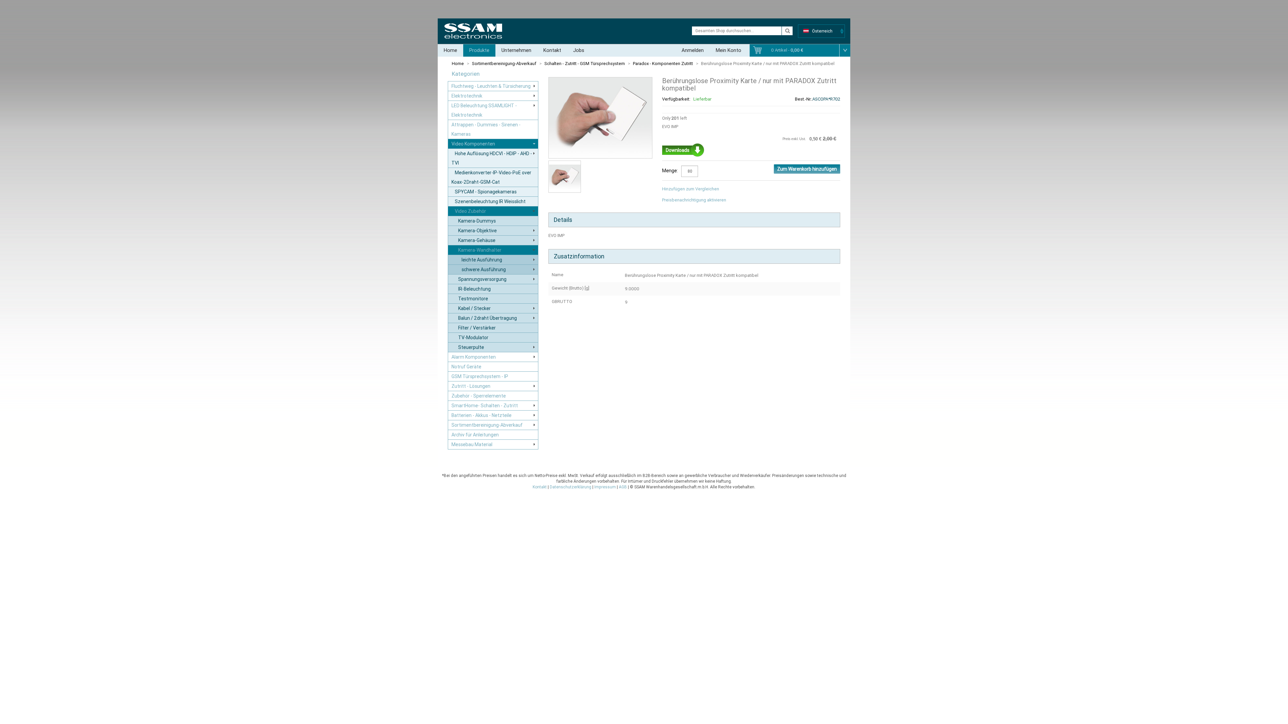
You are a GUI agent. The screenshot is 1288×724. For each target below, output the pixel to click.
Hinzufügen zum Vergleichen (690, 188)
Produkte (479, 50)
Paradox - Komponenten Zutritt (663, 63)
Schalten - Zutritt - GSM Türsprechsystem (584, 63)
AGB (623, 487)
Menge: (670, 170)
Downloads (677, 150)
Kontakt (552, 50)
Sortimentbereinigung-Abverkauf (504, 63)
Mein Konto (728, 50)
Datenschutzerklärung (570, 487)
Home (450, 50)
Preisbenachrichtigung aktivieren (694, 199)
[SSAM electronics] (473, 31)
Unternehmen (516, 50)
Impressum (605, 487)
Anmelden (693, 50)
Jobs (578, 50)
